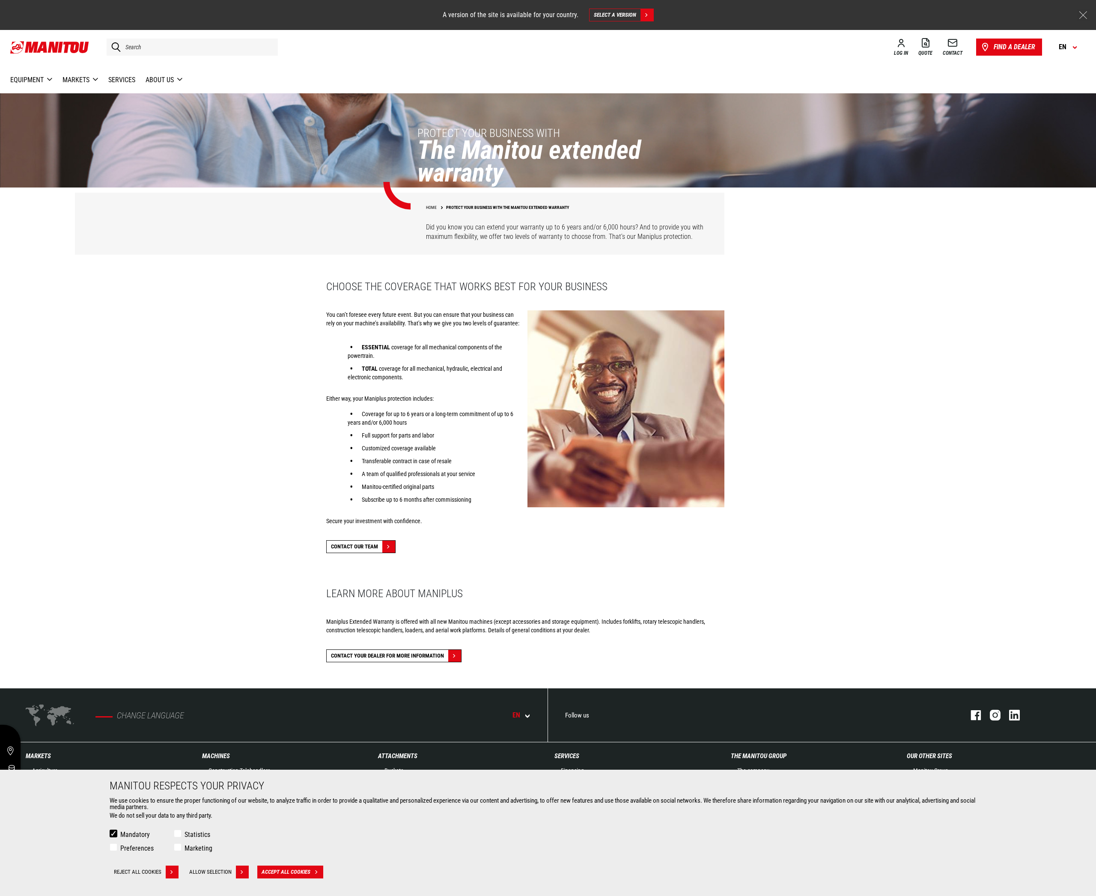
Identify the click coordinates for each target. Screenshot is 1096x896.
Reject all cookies (137, 872)
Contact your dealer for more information (387, 655)
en (516, 715)
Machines (216, 756)
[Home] (49, 47)
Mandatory (135, 835)
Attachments (397, 756)
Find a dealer (1014, 47)
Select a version (615, 15)
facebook (971, 715)
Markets (38, 756)
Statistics (197, 835)
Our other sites (929, 756)
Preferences (137, 848)
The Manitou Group (758, 756)
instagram (991, 715)
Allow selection (210, 872)
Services (566, 756)
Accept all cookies (286, 872)
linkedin (1010, 715)
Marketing (198, 848)
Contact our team (354, 546)
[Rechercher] (114, 47)
